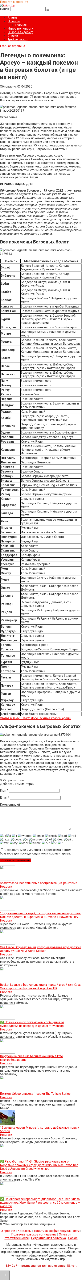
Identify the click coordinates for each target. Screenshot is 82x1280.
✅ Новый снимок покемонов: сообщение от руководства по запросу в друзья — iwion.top (32, 1024)
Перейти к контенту (14, 2)
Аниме (12, 18)
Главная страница (12, 46)
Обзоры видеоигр (20, 32)
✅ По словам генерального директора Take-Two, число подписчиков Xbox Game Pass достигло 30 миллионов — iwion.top (40, 1202)
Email (4, 797)
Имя (4, 790)
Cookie (73, 1238)
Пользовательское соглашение (33, 1234)
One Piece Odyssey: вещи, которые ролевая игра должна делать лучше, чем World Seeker (40, 949)
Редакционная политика (48, 1238)
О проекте (8, 1231)
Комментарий (10, 804)
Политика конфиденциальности (57, 1231)
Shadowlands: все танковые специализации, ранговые (38, 883)
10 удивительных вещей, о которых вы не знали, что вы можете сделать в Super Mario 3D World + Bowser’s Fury (40, 915)
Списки (13, 36)
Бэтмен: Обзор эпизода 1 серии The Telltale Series (35, 1093)
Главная (21, 25)
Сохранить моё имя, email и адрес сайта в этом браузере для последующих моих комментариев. (35, 851)
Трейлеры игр (17, 39)
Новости (14, 21)
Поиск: (5, 9)
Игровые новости (20, 28)
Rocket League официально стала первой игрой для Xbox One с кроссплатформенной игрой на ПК (40, 986)
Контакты (24, 1231)
